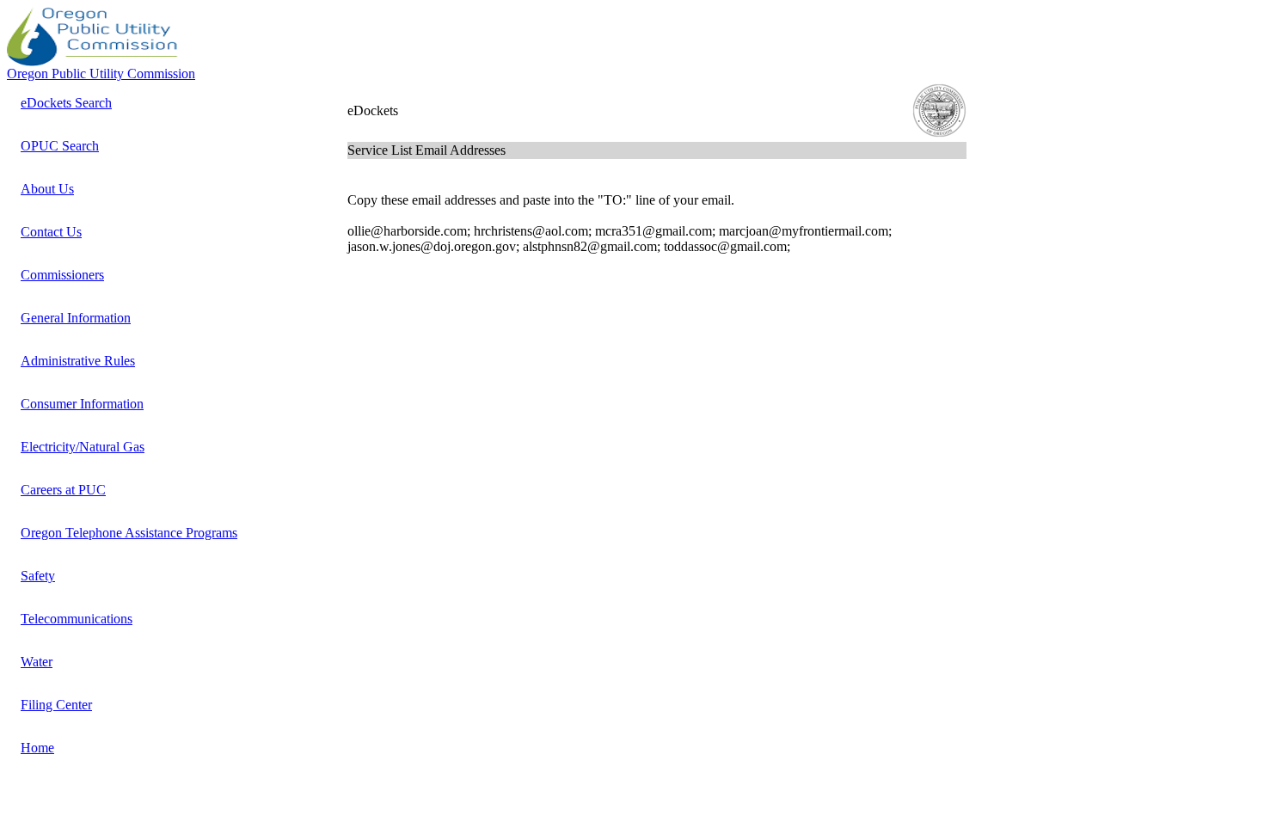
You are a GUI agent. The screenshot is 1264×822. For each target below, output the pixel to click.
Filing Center (56, 704)
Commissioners (62, 274)
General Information (76, 317)
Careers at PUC (63, 489)
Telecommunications (76, 618)
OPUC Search (60, 145)
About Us (47, 188)
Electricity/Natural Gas (82, 446)
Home (37, 747)
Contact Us (51, 231)
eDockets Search (66, 102)
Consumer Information (82, 403)
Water (36, 661)
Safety (38, 575)
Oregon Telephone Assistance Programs (129, 532)
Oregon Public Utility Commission (101, 73)
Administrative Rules (78, 360)
